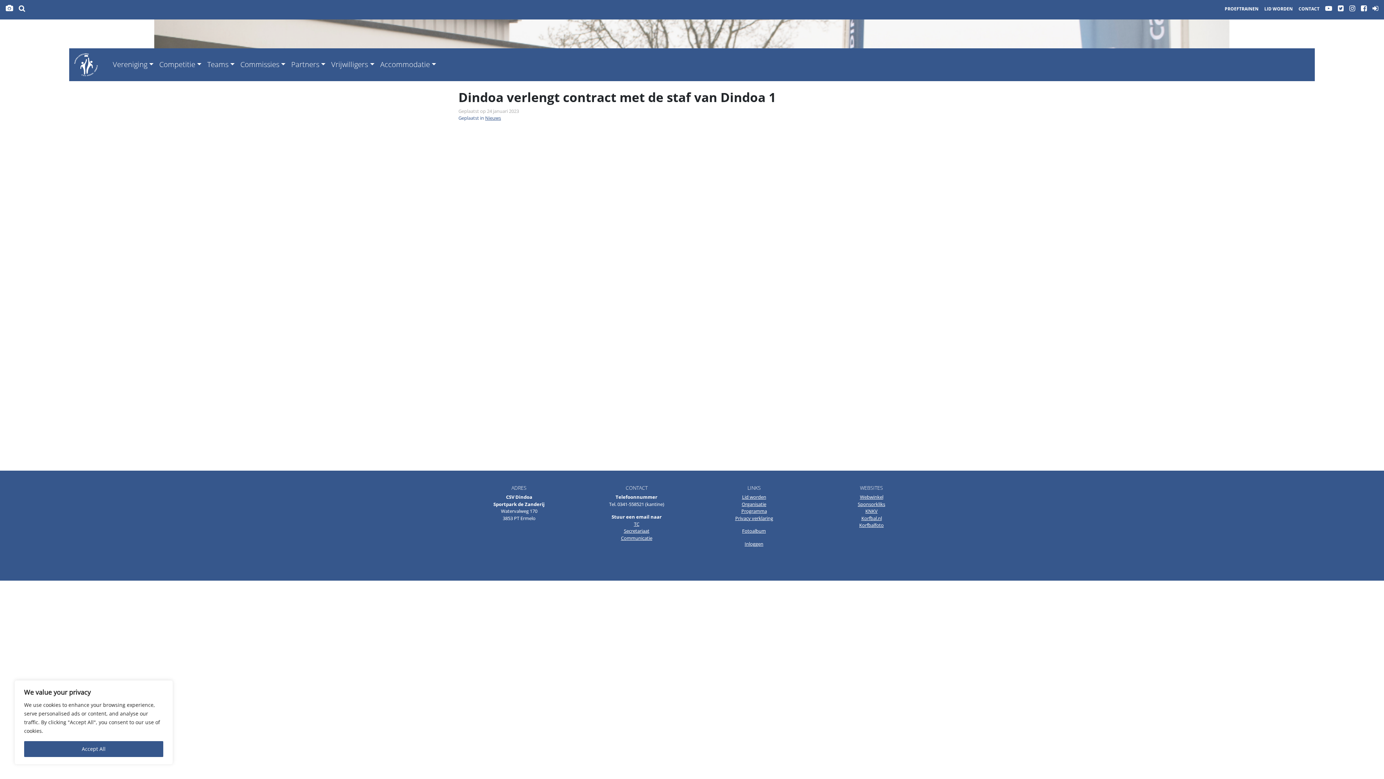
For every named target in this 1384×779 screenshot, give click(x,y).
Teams (218, 64)
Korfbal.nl (871, 518)
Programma (754, 511)
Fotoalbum (754, 531)
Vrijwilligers (349, 64)
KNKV (871, 511)
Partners (305, 64)
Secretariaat (636, 531)
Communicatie (636, 538)
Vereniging (130, 64)
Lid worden (754, 497)
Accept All (94, 748)
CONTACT (1309, 9)
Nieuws (493, 118)
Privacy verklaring (754, 518)
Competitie (177, 64)
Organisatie (754, 504)
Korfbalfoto (871, 525)
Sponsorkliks (871, 504)
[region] (93, 722)
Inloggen (754, 544)
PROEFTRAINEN (1242, 9)
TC (636, 524)
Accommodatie (405, 64)
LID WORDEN (1278, 9)
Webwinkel (871, 497)
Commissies (259, 64)
